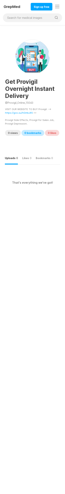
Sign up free (41, 6)
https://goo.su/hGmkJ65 (19, 112)
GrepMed (12, 7)
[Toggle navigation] (57, 6)
